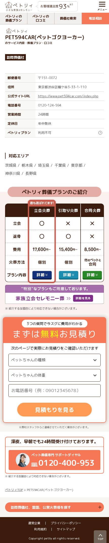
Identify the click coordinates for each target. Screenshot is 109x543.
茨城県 (10, 165)
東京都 (76, 165)
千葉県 (60, 165)
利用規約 (40, 529)
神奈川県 (12, 173)
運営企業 (34, 523)
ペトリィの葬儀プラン (13, 18)
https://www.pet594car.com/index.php (68, 96)
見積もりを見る (54, 410)
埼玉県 (43, 165)
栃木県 (27, 165)
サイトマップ (66, 529)
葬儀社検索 (68, 18)
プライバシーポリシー (66, 523)
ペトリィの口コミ (40, 18)
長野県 (31, 173)
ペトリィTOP (14, 490)
